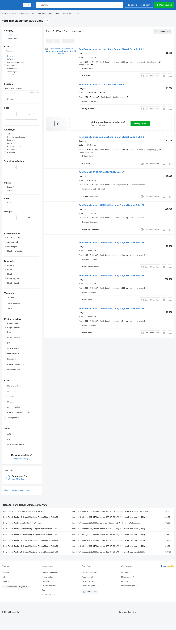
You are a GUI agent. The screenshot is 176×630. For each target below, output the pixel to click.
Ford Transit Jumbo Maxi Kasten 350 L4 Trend (101, 84)
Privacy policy (47, 577)
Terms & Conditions (50, 572)
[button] (164, 75)
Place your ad (140, 124)
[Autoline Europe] (11, 5)
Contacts (5, 581)
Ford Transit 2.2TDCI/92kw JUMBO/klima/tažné (101, 172)
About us (5, 572)
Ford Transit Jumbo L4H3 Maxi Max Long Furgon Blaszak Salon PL (111, 205)
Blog (43, 590)
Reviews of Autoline (50, 586)
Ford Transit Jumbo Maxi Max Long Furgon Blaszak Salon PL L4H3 (111, 49)
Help (4, 577)
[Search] (38, 4)
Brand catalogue (48, 594)
